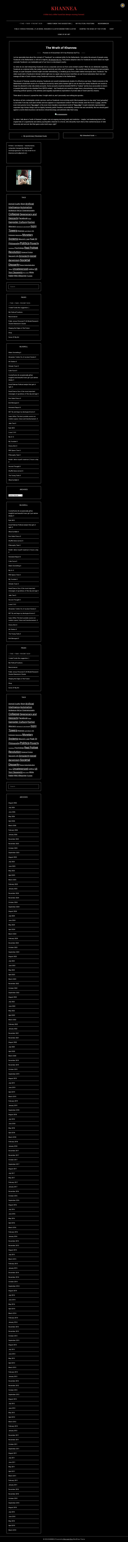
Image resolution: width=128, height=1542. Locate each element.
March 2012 (12, 1422)
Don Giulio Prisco (14, 398)
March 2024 (12, 934)
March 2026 (12, 825)
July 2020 (11, 1047)
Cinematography (28, 210)
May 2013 (11, 1358)
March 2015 (12, 1259)
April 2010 (11, 1525)
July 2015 (11, 1254)
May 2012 (11, 1413)
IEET (9, 412)
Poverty (34, 243)
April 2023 (11, 975)
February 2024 (13, 938)
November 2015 (13, 1245)
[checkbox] (122, 5)
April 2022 (11, 1015)
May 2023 (11, 970)
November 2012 (13, 1385)
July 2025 (11, 862)
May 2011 (11, 1467)
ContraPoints (12, 375)
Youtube (29, 276)
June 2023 (11, 965)
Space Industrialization (27, 265)
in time (98, 103)
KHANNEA (64, 8)
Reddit (10, 459)
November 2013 (13, 1331)
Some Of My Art (64, 34)
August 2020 (12, 1042)
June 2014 (11, 1300)
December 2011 (13, 1435)
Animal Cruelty (14, 204)
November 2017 (13, 1155)
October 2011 (12, 1444)
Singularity (24, 256)
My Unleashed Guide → (88, 135)
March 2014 (12, 1313)
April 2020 (11, 1051)
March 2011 (12, 1476)
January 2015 (12, 1268)
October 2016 (12, 1196)
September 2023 (13, 952)
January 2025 (12, 889)
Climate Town (13, 366)
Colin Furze (12, 371)
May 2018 (11, 1128)
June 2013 (11, 1354)
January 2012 (12, 1431)
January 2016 (12, 1236)
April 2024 (11, 929)
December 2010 (13, 1489)
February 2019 (13, 1101)
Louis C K (11, 432)
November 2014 (13, 1277)
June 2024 (11, 920)
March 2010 (12, 1530)
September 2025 (13, 853)
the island (35, 105)
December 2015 (13, 1241)
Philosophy (14, 243)
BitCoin (19, 210)
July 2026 (11, 807)
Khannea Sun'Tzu (73, 53)
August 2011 (12, 1453)
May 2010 (11, 1521)
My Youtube (12, 441)
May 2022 (11, 1011)
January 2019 (12, 1105)
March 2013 (12, 1367)
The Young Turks (14, 475)
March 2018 (12, 1137)
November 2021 (13, 1038)
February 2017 (13, 1182)
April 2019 (11, 1092)
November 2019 (13, 1065)
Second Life (13, 256)
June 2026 (11, 812)
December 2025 (13, 839)
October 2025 (12, 848)
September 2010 (13, 1503)
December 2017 (13, 1151)
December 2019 (13, 1060)
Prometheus (11, 248)
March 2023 (12, 979)
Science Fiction (27, 252)
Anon (22, 204)
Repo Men (77, 105)
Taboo (10, 269)
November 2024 (13, 898)
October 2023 (12, 947)
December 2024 (13, 893)
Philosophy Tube (13, 455)
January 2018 (12, 1146)
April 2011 (11, 1471)
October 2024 (12, 902)
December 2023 (13, 943)
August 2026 (12, 803)
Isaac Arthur (12, 416)
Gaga (29, 218)
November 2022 (13, 983)
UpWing (31, 269)
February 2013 (13, 1372)
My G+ (10, 437)
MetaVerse (19, 235)
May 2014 (11, 1304)
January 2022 (12, 1029)
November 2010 (13, 1494)
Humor (31, 222)
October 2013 (12, 1336)
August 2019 (12, 1078)
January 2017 (12, 1187)
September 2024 (13, 907)
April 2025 (11, 875)
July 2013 (11, 1349)
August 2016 (12, 1205)
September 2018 (13, 1110)
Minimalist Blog (68, 1539)
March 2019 (12, 1096)
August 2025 (12, 857)
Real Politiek (31, 247)
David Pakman (13, 384)
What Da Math (13, 480)
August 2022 (12, 997)
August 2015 (12, 1250)
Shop (112, 29)
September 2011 (13, 1449)
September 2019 (13, 1074)
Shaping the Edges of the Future (93, 29)
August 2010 (12, 1507)
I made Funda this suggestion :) (59, 23)
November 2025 (13, 844)
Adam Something (14, 352)
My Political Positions (85, 23)
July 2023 (11, 961)
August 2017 (12, 1169)
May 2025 (11, 871)
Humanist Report (14, 407)
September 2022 (13, 993)
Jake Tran (11, 423)
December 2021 (13, 1033)
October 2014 (12, 1282)
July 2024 (11, 916)
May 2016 (11, 1218)
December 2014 (13, 1272)
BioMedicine (12, 210)
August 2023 (12, 956)
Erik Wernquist (13, 403)
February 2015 (13, 1264)
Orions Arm (12, 446)
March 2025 (12, 880)
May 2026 (11, 816)
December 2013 (13, 1327)
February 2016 (13, 1232)
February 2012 (13, 1426)
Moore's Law (23, 239)
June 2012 (11, 1408)
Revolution (14, 251)
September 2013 (13, 1340)
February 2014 (13, 1318)
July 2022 (11, 1002)
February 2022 (13, 1024)
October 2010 (12, 1498)
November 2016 (13, 1191)
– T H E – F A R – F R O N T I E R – (31, 23)
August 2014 (12, 1291)
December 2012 (13, 1381)
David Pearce (12, 391)
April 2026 (11, 821)
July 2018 (11, 1119)
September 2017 (13, 1164)
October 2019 (12, 1069)
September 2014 (13, 1286)
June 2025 (11, 866)
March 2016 (12, 1227)
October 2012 (12, 1390)
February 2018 (13, 1142)
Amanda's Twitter (14, 357)
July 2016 (11, 1209)
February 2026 (13, 830)
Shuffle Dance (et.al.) (15, 471)
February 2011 (13, 1480)
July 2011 (11, 1458)
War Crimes (26, 272)
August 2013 (12, 1345)
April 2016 (11, 1223)
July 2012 (11, 1403)
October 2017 (12, 1160)
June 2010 (11, 1516)
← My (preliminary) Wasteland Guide (34, 136)
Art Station (12, 361)
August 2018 (12, 1114)
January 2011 (12, 1485)
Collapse (13, 214)
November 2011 (13, 1440)
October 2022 (12, 988)
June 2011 (11, 1462)
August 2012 (12, 1399)
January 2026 (12, 834)
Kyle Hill (11, 428)
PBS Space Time (13, 450)
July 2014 (11, 1295)
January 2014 (12, 1322)
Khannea (21, 231)
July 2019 (11, 1083)
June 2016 (11, 1214)
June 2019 (11, 1087)
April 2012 (11, 1417)
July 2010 (11, 1512)
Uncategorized (20, 269)
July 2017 (11, 1173)
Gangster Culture (17, 222)
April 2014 (11, 1309)
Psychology (19, 248)
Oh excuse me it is (54, 60)
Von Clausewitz (15, 272)
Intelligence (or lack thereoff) (23, 226)
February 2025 (13, 884)
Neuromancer (103, 23)
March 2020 (12, 1056)
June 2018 (11, 1124)
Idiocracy (12, 226)
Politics (25, 243)
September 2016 (13, 1200)
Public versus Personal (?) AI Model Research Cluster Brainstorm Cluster (45, 29)
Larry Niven (27, 231)
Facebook (23, 218)
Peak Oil (33, 239)
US (36, 269)
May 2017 (11, 1178)
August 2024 (12, 911)
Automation (26, 207)
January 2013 (12, 1376)
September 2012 (13, 1394)
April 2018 (11, 1133)
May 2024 (11, 925)
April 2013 (11, 1363)
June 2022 (11, 1006)
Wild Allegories (20, 276)
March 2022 (12, 1020)
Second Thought (13, 466)
